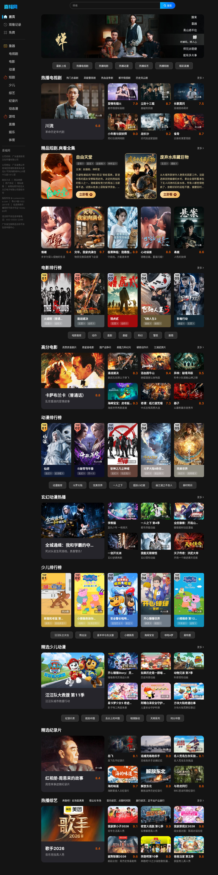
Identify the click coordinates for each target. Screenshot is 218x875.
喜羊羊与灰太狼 (105, 635)
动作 (94, 335)
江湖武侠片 (160, 347)
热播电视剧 (82, 65)
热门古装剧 (72, 77)
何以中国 (175, 718)
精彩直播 (184, 65)
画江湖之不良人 (164, 485)
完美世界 (98, 485)
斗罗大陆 (77, 485)
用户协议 (9, 183)
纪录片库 (70, 718)
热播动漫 (124, 65)
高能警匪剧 (90, 77)
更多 (199, 77)
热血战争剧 (107, 77)
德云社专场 (95, 800)
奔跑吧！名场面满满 (73, 800)
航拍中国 (90, 718)
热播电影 (103, 65)
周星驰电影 (88, 347)
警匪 (155, 335)
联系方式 (6, 180)
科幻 (140, 335)
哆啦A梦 (169, 635)
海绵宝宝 (149, 635)
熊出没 (83, 635)
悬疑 (125, 335)
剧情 (171, 335)
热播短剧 (164, 65)
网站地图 (18, 180)
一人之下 (118, 485)
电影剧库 (76, 335)
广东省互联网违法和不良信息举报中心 (13, 226)
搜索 (169, 5)
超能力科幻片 (124, 347)
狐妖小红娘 (139, 485)
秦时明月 (187, 485)
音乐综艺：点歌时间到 (118, 800)
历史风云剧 (142, 77)
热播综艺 (144, 65)
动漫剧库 (57, 485)
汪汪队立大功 (61, 635)
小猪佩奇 (129, 635)
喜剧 (109, 335)
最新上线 (61, 65)
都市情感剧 (124, 77)
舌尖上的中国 (112, 718)
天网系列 (155, 718)
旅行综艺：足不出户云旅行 (150, 800)
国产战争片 (105, 347)
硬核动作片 (143, 347)
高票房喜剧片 (69, 347)
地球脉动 (135, 718)
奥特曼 (187, 635)
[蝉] (122, 36)
